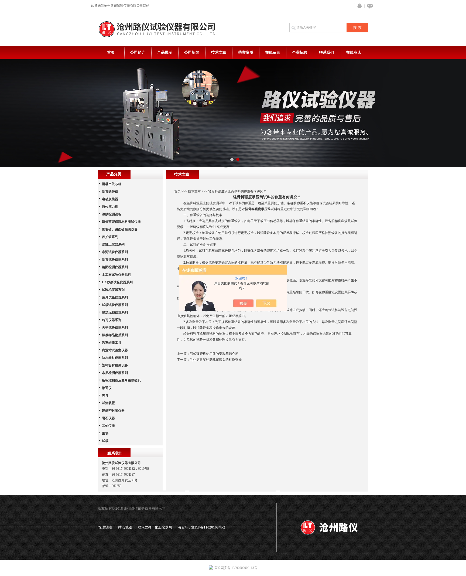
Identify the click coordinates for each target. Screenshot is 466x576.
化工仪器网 (163, 527)
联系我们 (326, 52)
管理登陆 (105, 527)
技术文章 (218, 52)
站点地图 (125, 527)
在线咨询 (369, 6)
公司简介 (137, 52)
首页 (111, 52)
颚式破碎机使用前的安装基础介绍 (214, 354)
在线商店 (353, 52)
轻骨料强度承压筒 (258, 209)
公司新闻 (191, 52)
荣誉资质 (245, 52)
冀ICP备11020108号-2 (208, 527)
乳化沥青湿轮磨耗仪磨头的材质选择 (216, 360)
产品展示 (164, 52)
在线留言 (272, 52)
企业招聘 (299, 52)
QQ (358, 6)
